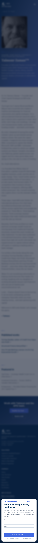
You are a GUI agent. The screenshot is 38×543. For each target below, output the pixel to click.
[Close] (33, 501)
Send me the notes (19, 534)
